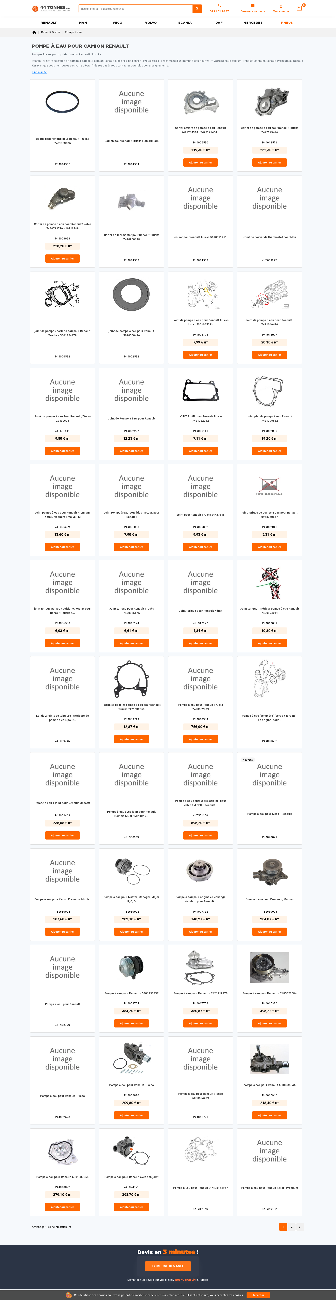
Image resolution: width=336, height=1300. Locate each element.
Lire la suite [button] (39, 72)
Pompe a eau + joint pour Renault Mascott (62, 803)
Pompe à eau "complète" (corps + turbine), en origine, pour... (270, 718)
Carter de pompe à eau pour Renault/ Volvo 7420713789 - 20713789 (62, 226)
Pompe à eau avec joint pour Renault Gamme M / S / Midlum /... (131, 814)
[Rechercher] (197, 8)
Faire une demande (168, 1266)
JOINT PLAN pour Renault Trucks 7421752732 (201, 418)
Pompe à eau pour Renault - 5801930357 (132, 993)
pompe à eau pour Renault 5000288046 (270, 1085)
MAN (83, 22)
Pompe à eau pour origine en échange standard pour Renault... (201, 899)
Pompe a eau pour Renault (62, 1004)
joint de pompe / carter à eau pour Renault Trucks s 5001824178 (63, 333)
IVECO (116, 22)
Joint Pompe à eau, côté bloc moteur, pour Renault (131, 514)
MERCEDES (253, 22)
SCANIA (185, 22)
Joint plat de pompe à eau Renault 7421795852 (269, 418)
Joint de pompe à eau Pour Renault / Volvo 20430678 (62, 418)
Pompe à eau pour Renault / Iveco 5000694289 (200, 1096)
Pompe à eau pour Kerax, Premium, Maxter (62, 899)
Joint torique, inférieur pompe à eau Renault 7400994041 (269, 610)
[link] (253, 9)
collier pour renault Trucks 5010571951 (200, 237)
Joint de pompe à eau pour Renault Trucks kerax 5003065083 (201, 322)
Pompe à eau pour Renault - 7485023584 (270, 993)
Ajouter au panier (200, 162)
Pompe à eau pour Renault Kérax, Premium (269, 1187)
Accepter (258, 1295)
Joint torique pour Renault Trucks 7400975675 (131, 610)
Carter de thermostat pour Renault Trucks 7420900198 (131, 237)
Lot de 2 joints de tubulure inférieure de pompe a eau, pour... (62, 718)
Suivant (300, 1227)
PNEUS (287, 22)
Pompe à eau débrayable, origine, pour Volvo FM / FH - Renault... (200, 803)
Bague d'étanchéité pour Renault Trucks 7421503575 (62, 141)
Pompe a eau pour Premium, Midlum (270, 899)
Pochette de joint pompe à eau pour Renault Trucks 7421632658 (131, 707)
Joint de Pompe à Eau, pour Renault (131, 418)
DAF (219, 22)
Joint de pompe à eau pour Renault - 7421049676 (270, 322)
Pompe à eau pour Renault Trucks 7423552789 (200, 707)
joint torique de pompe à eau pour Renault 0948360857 (270, 514)
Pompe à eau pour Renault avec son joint (131, 1177)
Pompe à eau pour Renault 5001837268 (62, 1177)
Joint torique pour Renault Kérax (200, 610)
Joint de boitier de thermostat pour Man (269, 237)
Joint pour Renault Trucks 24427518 (201, 514)
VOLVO (151, 22)
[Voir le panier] (299, 8)
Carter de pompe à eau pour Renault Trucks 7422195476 (269, 130)
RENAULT (49, 22)
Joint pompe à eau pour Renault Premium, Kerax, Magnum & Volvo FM (62, 514)
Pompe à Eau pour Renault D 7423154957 (200, 1187)
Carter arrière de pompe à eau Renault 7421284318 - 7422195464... (200, 130)
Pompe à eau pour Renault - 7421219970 (201, 993)
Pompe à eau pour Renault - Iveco (62, 1095)
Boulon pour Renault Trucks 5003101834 (132, 140)
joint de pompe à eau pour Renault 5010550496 (131, 333)
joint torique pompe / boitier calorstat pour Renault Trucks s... (62, 610)
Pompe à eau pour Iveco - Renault (269, 813)
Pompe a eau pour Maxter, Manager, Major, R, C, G (131, 899)
